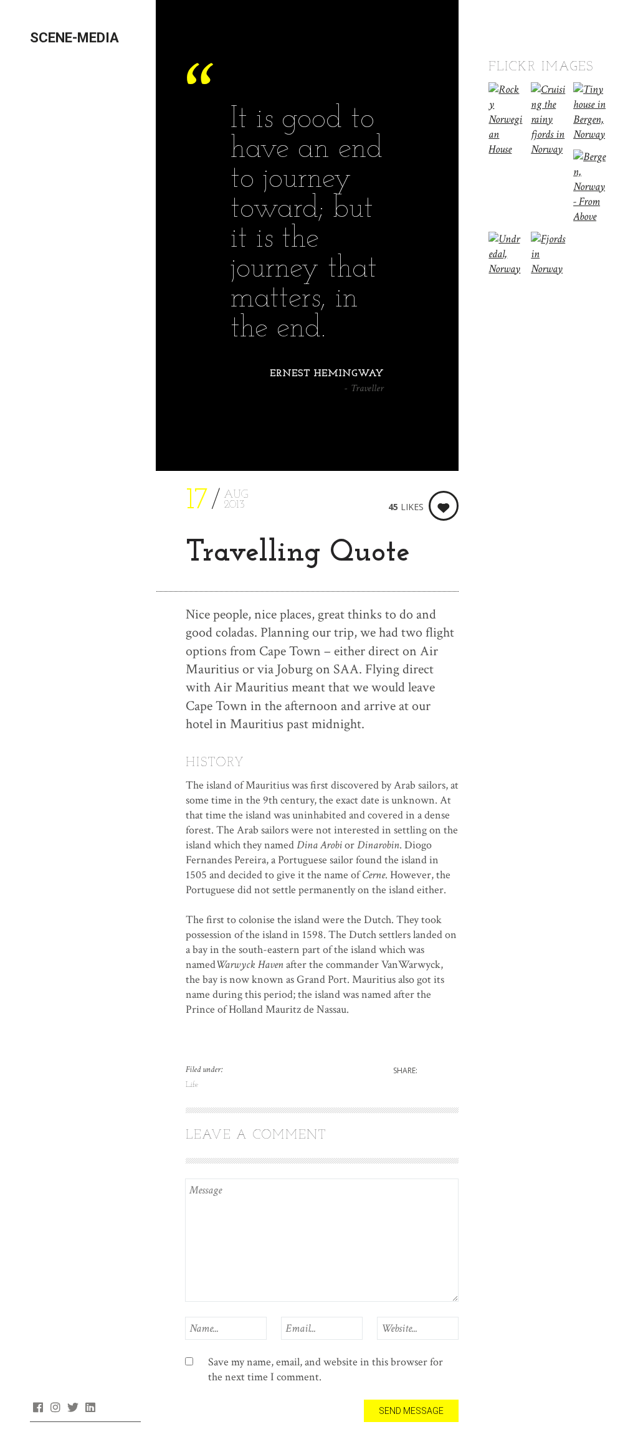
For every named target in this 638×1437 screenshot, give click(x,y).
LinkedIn (90, 1407)
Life (192, 1084)
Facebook (37, 1407)
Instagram (55, 1407)
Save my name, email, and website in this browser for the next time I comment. (325, 1369)
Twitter (72, 1407)
